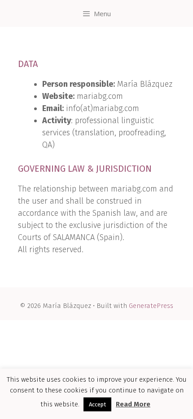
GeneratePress (151, 306)
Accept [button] (97, 404)
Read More (133, 404)
